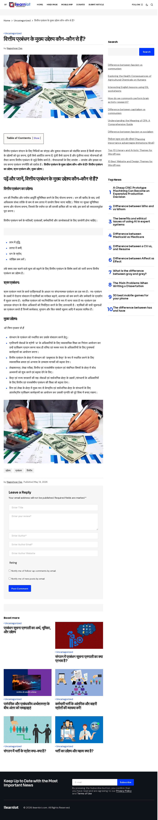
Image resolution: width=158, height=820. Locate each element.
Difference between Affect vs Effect (133, 260)
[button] (5, 4)
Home (7, 20)
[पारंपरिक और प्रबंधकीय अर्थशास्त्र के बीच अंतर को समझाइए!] (28, 682)
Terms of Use (84, 793)
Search (113, 42)
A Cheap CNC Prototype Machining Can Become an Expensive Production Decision (131, 192)
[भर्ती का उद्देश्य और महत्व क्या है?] (79, 729)
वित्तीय (29, 470)
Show (36, 138)
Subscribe (125, 782)
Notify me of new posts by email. (28, 578)
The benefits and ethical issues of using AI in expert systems (131, 221)
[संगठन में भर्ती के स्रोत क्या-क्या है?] (28, 729)
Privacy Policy (124, 790)
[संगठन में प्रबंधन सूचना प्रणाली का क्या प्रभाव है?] (79, 635)
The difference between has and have (132, 309)
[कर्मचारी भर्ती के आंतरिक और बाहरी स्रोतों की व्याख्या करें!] (79, 682)
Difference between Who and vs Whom (133, 208)
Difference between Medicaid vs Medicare (128, 235)
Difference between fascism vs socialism (130, 131)
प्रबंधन (18, 470)
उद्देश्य (8, 470)
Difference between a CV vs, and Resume (132, 248)
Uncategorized (22, 20)
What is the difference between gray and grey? (130, 272)
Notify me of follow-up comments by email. (33, 570)
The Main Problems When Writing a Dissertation (130, 285)
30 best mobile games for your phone (130, 297)
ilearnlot (11, 807)
